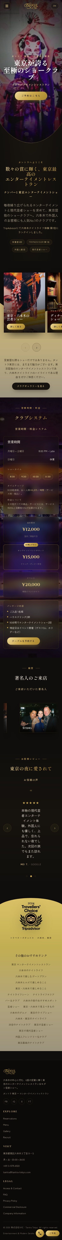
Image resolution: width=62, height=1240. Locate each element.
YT (29, 1094)
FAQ (5, 1187)
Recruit (7, 1130)
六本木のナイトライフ (31, 963)
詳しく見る (17, 327)
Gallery (6, 1124)
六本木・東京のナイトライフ (31, 1011)
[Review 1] (27, 870)
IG (14, 1094)
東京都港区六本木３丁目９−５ (18, 1146)
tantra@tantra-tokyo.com (17, 1165)
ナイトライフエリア (43, 987)
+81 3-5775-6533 (11, 1159)
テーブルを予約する (23, 641)
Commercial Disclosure (14, 1200)
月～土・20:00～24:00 (14, 1152)
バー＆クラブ (12, 993)
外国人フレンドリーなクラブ (31, 1030)
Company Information (14, 1206)
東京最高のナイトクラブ (31, 1036)
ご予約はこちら (30, 95)
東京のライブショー (41, 1005)
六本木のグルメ (18, 1005)
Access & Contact (12, 1181)
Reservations (10, 1111)
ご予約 (52, 1233)
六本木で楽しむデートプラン (31, 969)
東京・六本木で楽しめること (31, 981)
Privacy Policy (10, 1194)
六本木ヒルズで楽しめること (31, 975)
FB (6, 1094)
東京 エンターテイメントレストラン (31, 957)
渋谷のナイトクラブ (19, 1018)
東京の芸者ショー (43, 1018)
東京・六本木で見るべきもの (39, 999)
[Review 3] (35, 870)
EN (54, 6)
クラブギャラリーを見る (31, 386)
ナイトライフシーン (18, 987)
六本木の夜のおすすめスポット (40, 993)
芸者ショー (13, 999)
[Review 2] (31, 870)
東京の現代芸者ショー (31, 1024)
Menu (6, 1118)
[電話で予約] (40, 1233)
